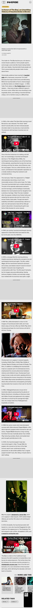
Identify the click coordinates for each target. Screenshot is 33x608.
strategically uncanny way (9, 564)
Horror (13, 601)
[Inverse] (12, 2)
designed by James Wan (18, 514)
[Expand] (25, 594)
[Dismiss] (30, 594)
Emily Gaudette (7, 53)
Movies (5, 601)
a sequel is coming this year (10, 533)
